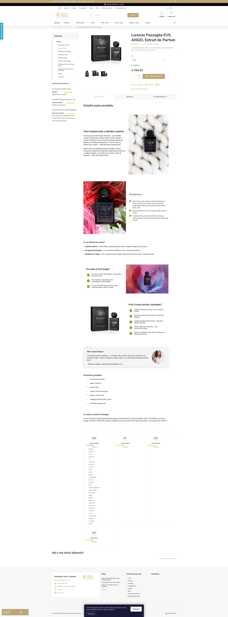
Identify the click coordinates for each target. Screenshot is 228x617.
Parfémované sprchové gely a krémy (66, 65)
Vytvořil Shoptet (172, 613)
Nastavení (91, 614)
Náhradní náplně (62, 58)
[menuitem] (57, 23)
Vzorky (60, 73)
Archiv (104, 589)
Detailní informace (151, 50)
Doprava (66, 8)
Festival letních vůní (63, 45)
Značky (91, 8)
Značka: (139, 89)
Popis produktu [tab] (99, 96)
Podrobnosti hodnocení (153, 44)
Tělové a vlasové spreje (64, 61)
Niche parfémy (62, 48)
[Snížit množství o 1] (138, 77)
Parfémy (58, 41)
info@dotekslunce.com (63, 580)
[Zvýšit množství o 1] (138, 75)
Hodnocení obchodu (107, 8)
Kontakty (74, 8)
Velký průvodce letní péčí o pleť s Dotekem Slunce (111, 579)
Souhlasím (136, 609)
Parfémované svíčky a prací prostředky (65, 69)
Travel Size (61, 77)
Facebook (59, 589)
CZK (171, 8)
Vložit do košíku (155, 76)
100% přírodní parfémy (64, 51)
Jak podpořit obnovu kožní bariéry (111, 582)
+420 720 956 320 (62, 583)
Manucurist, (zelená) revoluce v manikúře (110, 585)
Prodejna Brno (82, 8)
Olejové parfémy (62, 55)
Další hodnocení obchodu (168, 558)
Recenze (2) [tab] (130, 96)
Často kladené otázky (120, 8)
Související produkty (159, 96)
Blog (97, 8)
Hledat (133, 15)
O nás (59, 8)
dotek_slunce (60, 593)
